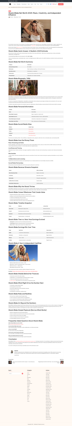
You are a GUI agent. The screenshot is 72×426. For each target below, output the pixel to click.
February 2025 (48, 399)
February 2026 (48, 381)
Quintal (16, 350)
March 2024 (48, 416)
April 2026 (48, 378)
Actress (28, 374)
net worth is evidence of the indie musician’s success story (25, 341)
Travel (28, 401)
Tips (28, 399)
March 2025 (48, 398)
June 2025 (47, 393)
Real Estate (29, 392)
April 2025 (48, 396)
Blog (28, 378)
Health (28, 386)
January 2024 (48, 419)
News (28, 390)
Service (28, 393)
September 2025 (49, 389)
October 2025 (48, 387)
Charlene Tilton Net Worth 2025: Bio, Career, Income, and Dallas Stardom (24, 271)
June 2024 (47, 411)
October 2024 (48, 405)
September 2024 (49, 407)
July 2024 (47, 410)
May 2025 (47, 395)
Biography (29, 377)
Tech (28, 398)
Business (28, 380)
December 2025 (48, 384)
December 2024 (48, 402)
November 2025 (48, 386)
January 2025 (48, 401)
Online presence (13, 280)
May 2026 (47, 377)
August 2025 (48, 390)
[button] (61, 4)
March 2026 (48, 380)
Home (9, 7)
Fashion (28, 384)
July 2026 (47, 374)
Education (29, 381)
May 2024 (47, 413)
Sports (28, 396)
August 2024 (48, 408)
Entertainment (29, 383)
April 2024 (48, 414)
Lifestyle (28, 389)
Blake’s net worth (19, 47)
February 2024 (48, 417)
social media (33, 45)
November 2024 (48, 404)
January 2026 (48, 383)
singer (28, 395)
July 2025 (47, 392)
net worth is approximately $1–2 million (16, 324)
